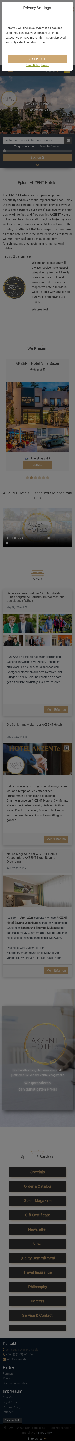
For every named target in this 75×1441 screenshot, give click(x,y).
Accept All (37, 59)
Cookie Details (33, 65)
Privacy (45, 65)
